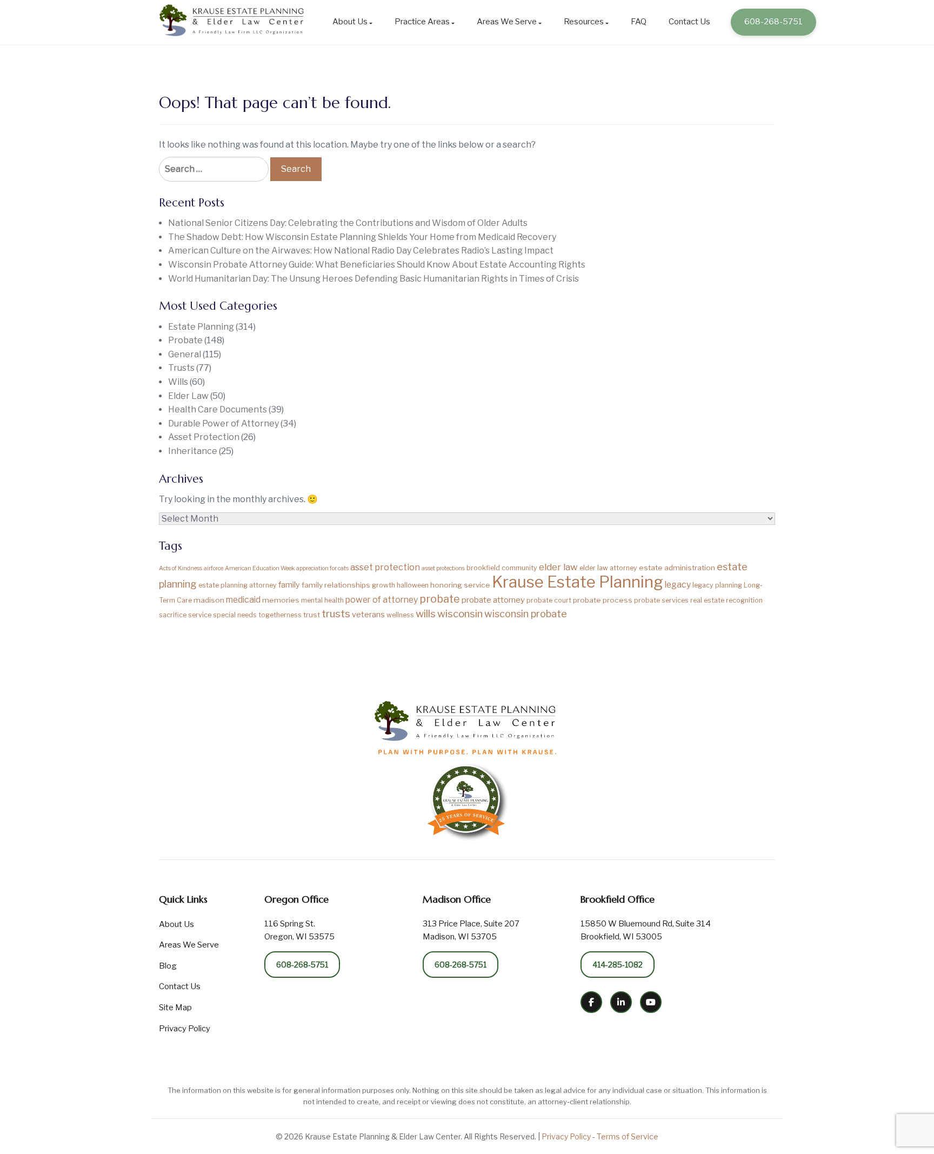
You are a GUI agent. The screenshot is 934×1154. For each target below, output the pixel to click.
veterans (368, 614)
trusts (336, 614)
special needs (235, 615)
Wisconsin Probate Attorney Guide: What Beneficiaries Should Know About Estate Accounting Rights (376, 264)
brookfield (483, 568)
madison (209, 600)
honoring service (460, 585)
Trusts (181, 368)
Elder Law (188, 396)
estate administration (677, 567)
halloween (413, 585)
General (184, 354)
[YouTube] (651, 1002)
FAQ (638, 21)
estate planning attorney (237, 585)
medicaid (243, 600)
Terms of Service (627, 1136)
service (199, 615)
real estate (707, 600)
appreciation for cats (322, 568)
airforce (213, 568)
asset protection (385, 567)
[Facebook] (591, 1002)
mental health (322, 600)
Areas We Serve (507, 21)
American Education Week (260, 568)
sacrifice (172, 615)
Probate (185, 340)
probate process (602, 600)
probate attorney (493, 600)
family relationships (336, 585)
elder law (558, 566)
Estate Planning (201, 327)
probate (439, 598)
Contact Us (689, 21)
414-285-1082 (617, 964)
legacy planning (717, 585)
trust (311, 614)
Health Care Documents (217, 409)
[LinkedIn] (621, 1002)
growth (383, 585)
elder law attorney (608, 568)
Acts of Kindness (180, 568)
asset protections (443, 568)
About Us (350, 21)
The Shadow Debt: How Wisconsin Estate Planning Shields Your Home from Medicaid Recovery (362, 237)
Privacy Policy (184, 1028)
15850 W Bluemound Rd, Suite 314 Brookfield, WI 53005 (646, 930)
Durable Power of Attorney (223, 423)
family (289, 585)
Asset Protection (203, 437)
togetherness (280, 615)
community (519, 568)
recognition (744, 600)
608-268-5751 (773, 21)
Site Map (175, 1007)
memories (280, 600)
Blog (168, 966)
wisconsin (460, 614)
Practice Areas (422, 21)
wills (426, 614)
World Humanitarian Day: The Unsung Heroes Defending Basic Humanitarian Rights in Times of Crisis (373, 279)
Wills (178, 382)
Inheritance (192, 451)
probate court (548, 600)
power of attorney (381, 600)
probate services (661, 600)
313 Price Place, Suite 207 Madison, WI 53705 (471, 930)
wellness (400, 615)
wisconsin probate (525, 613)
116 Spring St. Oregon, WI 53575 (299, 930)
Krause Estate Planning (577, 581)
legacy (678, 584)
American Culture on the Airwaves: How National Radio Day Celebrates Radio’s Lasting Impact (360, 250)
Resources (584, 21)
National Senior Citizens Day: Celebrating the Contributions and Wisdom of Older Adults (348, 223)
